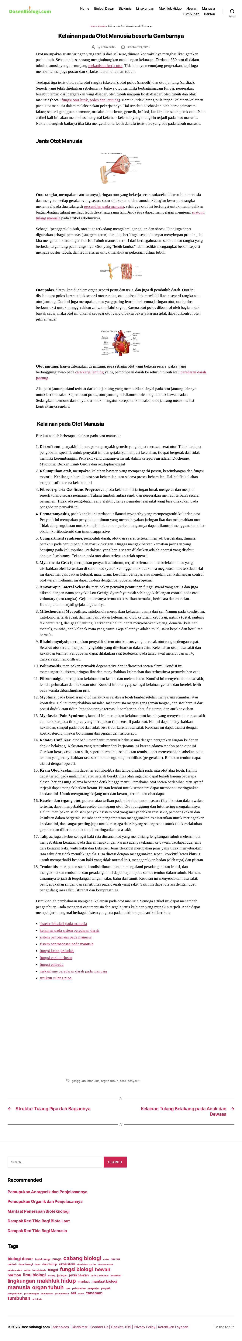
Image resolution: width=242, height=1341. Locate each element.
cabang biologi (82, 1258)
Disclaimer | (81, 1327)
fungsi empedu (52, 964)
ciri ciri (115, 1259)
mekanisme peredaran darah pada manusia (73, 971)
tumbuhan (19, 1298)
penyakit (133, 1081)
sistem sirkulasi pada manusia (63, 923)
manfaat (83, 1281)
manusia (93, 1081)
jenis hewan (79, 1275)
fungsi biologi (76, 1269)
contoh (12, 1264)
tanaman (94, 1293)
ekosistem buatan (86, 1264)
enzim (27, 1270)
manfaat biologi (104, 1281)
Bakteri (209, 14)
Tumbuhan (191, 14)
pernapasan (47, 1293)
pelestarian (78, 1288)
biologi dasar (20, 1258)
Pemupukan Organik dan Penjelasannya (45, 1201)
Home (84, 8)
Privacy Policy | (146, 1327)
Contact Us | (100, 1327)
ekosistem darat (105, 1264)
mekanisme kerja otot (105, 65)
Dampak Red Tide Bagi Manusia (37, 1230)
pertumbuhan (62, 1293)
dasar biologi (26, 1264)
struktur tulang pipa (55, 978)
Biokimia (125, 8)
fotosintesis (39, 1270)
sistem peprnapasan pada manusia (66, 944)
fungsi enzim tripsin (56, 957)
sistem (81, 1293)
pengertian (93, 1288)
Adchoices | (62, 1327)
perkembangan (31, 1293)
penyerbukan (15, 1293)
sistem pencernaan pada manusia (66, 937)
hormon (14, 1275)
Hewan (191, 8)
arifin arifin (108, 47)
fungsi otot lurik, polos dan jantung (90, 100)
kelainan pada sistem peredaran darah (69, 930)
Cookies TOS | (122, 1327)
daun (37, 1264)
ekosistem (67, 1264)
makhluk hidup (56, 1280)
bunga (56, 1259)
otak (68, 1288)
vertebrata (37, 1299)
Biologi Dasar (104, 8)
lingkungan (21, 1281)
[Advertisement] (121, 1028)
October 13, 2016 (138, 47)
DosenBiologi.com (35, 1327)
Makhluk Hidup (170, 8)
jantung (51, 1275)
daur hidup (49, 1264)
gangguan (78, 1081)
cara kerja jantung (90, 372)
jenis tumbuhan (100, 1275)
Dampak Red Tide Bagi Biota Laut (39, 1221)
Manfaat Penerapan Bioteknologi (39, 1211)
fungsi (53, 1270)
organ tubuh (109, 1081)
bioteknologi (42, 1259)
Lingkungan (145, 8)
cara (106, 1259)
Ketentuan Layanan (173, 1327)
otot (123, 1081)
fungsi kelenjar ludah (57, 950)
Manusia (208, 8)
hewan (102, 1269)
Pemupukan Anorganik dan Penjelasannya (47, 1191)
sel (73, 1293)
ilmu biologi (34, 1274)
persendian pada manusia (104, 206)
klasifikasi (116, 1275)
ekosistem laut (15, 1270)
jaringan (62, 1275)
